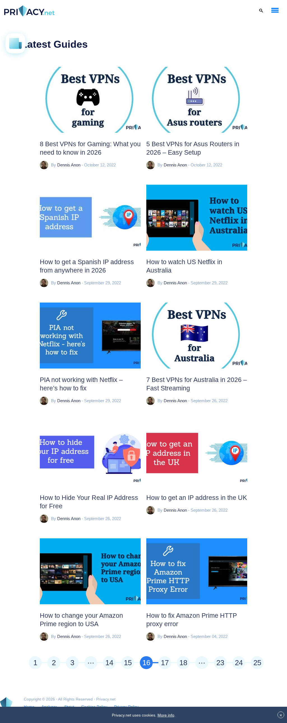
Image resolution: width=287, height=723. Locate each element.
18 (183, 662)
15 (128, 662)
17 (165, 662)
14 (109, 662)
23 (220, 662)
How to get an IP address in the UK (196, 497)
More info (166, 715)
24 (239, 662)
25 (257, 662)
